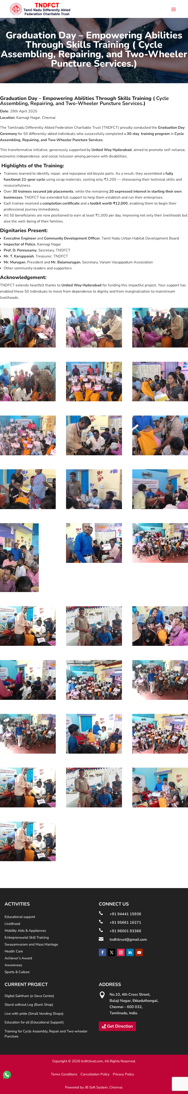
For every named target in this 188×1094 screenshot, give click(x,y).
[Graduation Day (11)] (94, 507)
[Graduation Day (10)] (28, 507)
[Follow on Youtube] (139, 952)
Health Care (14, 952)
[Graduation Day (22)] (28, 752)
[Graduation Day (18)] (160, 644)
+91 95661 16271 (125, 922)
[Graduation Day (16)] (28, 644)
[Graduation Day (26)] (94, 806)
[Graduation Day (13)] (19, 590)
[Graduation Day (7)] (28, 454)
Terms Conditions (64, 1074)
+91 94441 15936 (125, 914)
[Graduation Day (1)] (28, 346)
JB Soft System (96, 1087)
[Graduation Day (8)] (94, 454)
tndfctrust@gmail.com (128, 939)
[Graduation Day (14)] (94, 561)
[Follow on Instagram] (120, 952)
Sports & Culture (17, 972)
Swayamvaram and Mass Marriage (31, 945)
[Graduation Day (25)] (28, 806)
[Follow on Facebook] (102, 952)
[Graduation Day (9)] (160, 454)
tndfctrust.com (92, 1061)
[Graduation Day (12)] (160, 507)
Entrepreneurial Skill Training (27, 938)
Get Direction (120, 1026)
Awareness (13, 965)
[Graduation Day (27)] (160, 806)
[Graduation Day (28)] (28, 860)
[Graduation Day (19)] (28, 698)
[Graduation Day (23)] (94, 752)
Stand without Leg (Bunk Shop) (29, 1004)
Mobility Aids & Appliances (25, 931)
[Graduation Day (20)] (94, 698)
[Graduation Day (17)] (94, 644)
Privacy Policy (123, 1074)
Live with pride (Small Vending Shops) (34, 1013)
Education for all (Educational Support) (34, 1022)
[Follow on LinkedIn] (130, 952)
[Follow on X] (111, 952)
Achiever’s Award (18, 958)
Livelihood (12, 924)
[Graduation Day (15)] (160, 561)
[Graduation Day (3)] (160, 346)
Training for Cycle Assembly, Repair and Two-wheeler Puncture (46, 1034)
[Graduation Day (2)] (94, 346)
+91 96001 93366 (125, 931)
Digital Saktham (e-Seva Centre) (29, 996)
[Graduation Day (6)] (160, 400)
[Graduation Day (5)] (94, 400)
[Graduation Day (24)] (160, 752)
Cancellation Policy (95, 1074)
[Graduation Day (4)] (28, 400)
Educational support (20, 917)
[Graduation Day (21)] (160, 698)
